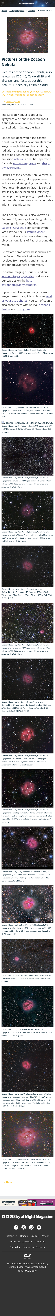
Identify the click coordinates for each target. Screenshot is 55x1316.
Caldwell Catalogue (14, 227)
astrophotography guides (18, 276)
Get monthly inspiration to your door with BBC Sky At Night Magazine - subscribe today (26, 93)
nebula (18, 159)
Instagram (23, 309)
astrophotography (24, 163)
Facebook (44, 305)
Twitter (6, 309)
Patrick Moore (36, 232)
